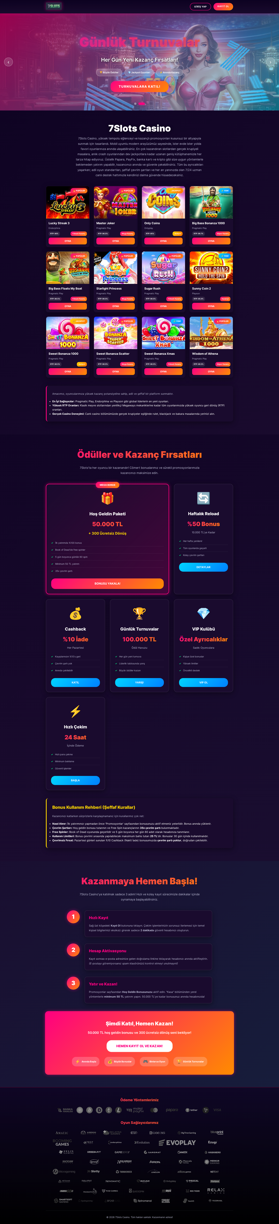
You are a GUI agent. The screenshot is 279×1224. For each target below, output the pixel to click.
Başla (75, 780)
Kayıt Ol (223, 6)
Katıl (75, 682)
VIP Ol (203, 682)
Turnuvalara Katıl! (139, 86)
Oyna (68, 241)
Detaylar (203, 567)
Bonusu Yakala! (107, 583)
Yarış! (139, 682)
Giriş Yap (200, 6)
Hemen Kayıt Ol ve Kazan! (139, 1046)
